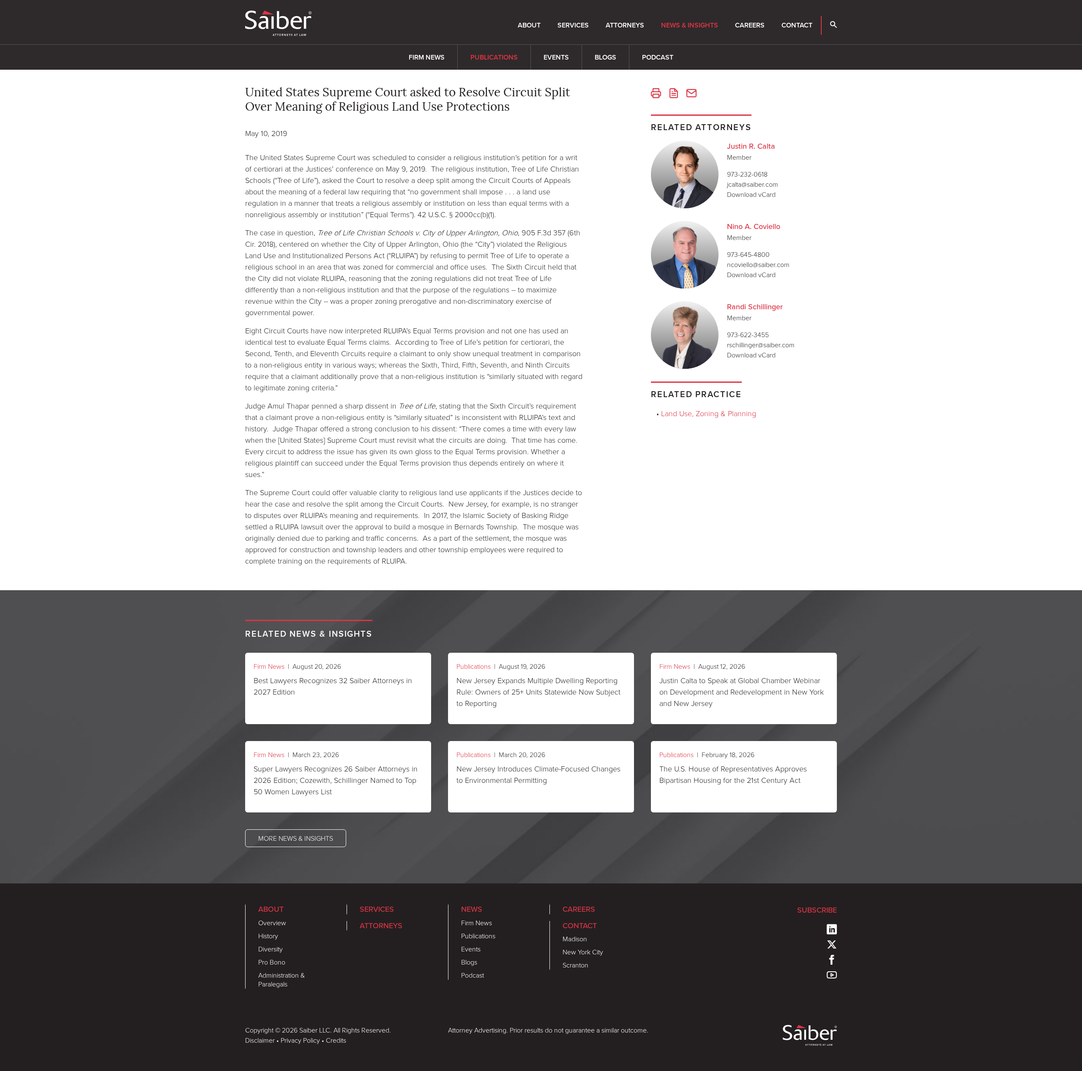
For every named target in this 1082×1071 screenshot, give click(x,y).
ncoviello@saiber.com (758, 264)
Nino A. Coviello (753, 226)
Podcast (657, 57)
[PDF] (673, 94)
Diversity (270, 949)
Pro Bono (271, 962)
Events (556, 57)
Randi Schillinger (755, 306)
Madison (575, 938)
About (529, 25)
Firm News (427, 57)
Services (573, 25)
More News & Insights (295, 838)
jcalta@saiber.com (752, 184)
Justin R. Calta (751, 146)
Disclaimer (260, 1040)
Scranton (575, 965)
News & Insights (689, 25)
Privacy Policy (300, 1040)
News (471, 909)
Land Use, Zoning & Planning (708, 413)
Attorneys (625, 25)
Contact (796, 25)
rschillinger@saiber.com (761, 344)
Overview (272, 922)
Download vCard (751, 194)
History (268, 935)
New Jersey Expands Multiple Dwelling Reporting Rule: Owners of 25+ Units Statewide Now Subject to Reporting (538, 691)
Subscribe (817, 910)
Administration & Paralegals (281, 979)
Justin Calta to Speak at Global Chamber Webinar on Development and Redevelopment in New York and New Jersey (741, 691)
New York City (583, 952)
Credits (336, 1040)
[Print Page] (656, 94)
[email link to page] (691, 94)
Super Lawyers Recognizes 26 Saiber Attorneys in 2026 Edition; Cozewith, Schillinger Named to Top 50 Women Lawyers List (336, 779)
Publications (494, 57)
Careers (750, 25)
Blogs (605, 57)
